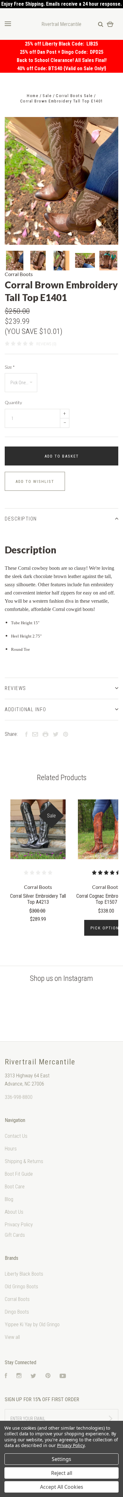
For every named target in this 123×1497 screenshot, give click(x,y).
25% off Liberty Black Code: (55, 44)
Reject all (61, 1472)
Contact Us (16, 1136)
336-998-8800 (18, 1097)
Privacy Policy (19, 1225)
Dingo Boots (17, 1312)
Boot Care (15, 1187)
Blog (9, 1199)
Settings (61, 1459)
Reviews (15, 688)
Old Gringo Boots (21, 1287)
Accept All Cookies (61, 1486)
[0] (110, 24)
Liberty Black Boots (24, 1274)
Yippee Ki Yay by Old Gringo (32, 1324)
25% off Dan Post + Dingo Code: (55, 52)
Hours (11, 1149)
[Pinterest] (47, 1376)
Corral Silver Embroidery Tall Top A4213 (38, 899)
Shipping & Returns (24, 1161)
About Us (14, 1212)
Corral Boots (19, 274)
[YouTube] (63, 1376)
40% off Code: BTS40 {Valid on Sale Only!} (61, 68)
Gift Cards (15, 1235)
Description (21, 519)
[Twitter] (33, 1376)
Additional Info (25, 709)
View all (12, 1337)
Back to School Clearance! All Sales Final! (62, 60)
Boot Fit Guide (19, 1174)
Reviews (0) (46, 344)
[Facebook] (6, 1376)
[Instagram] (18, 1376)
